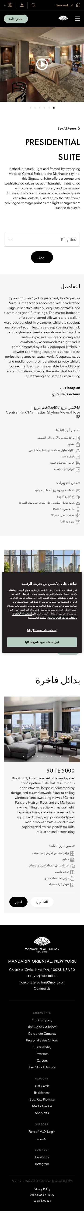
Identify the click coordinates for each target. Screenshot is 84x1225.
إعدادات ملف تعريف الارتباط (42, 630)
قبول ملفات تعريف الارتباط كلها (42, 642)
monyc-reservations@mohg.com (42, 982)
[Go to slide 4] (39, 107)
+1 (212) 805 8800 (42, 976)
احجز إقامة (15, 19)
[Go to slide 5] (35, 107)
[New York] (63, 18)
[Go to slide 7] (33, 756)
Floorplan (72, 388)
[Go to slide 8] (28, 756)
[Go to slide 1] (54, 108)
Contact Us (42, 988)
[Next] (13, 729)
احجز (42, 257)
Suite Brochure (68, 394)
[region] (42, 612)
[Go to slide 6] (30, 107)
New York (62, 5)
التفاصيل (42, 902)
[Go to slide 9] (23, 756)
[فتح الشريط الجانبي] (77, 19)
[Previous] (71, 729)
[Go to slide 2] (49, 107)
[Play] (42, 64)
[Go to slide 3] (44, 107)
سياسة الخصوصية (37, 618)
